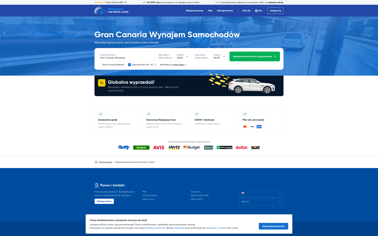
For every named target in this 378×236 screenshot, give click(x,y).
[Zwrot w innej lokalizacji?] (99, 64)
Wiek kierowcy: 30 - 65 (142, 64)
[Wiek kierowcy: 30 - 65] (129, 64)
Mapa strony (148, 199)
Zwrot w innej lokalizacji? (113, 64)
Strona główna (105, 162)
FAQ (210, 10)
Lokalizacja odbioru (108, 55)
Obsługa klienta (225, 10)
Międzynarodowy (194, 10)
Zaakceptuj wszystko (273, 226)
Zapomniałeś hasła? (200, 195)
